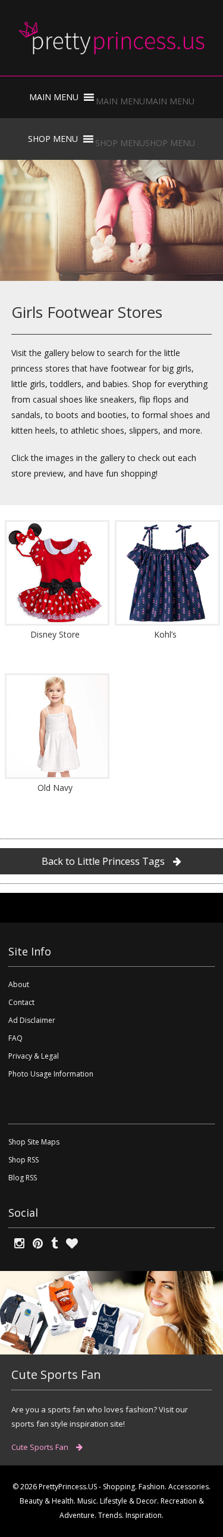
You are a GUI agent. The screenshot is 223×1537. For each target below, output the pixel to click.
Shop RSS (23, 1160)
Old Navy (55, 787)
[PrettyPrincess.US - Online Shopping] (111, 37)
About (18, 984)
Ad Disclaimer (31, 1020)
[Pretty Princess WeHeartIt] (69, 1243)
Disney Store (55, 634)
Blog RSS (22, 1178)
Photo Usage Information (50, 1074)
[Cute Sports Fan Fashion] (111, 1312)
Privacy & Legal (33, 1056)
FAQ (15, 1038)
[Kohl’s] (165, 573)
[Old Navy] (55, 726)
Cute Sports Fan (40, 1447)
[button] (145, 101)
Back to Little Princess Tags (104, 861)
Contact (21, 1002)
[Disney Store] (55, 573)
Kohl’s (165, 634)
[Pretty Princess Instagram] (16, 1243)
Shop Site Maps (33, 1142)
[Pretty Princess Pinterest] (35, 1243)
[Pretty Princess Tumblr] (51, 1243)
